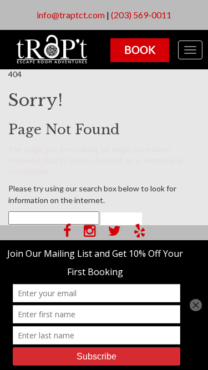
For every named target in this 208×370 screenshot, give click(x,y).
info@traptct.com (71, 14)
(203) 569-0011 (141, 14)
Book (139, 49)
